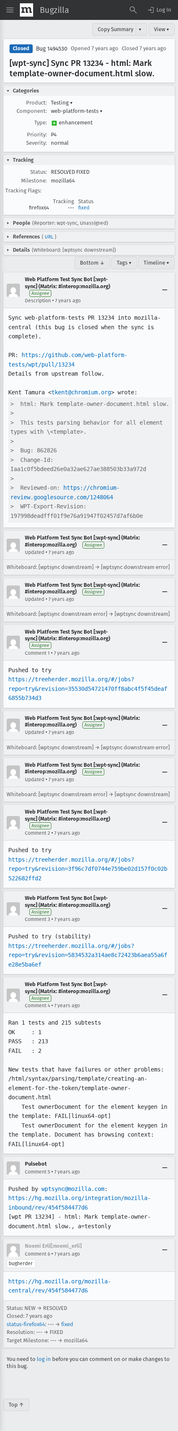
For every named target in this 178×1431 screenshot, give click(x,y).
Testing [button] (62, 103)
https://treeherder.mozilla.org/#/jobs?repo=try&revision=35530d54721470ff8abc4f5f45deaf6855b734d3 (87, 688)
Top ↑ (16, 1405)
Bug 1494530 (51, 48)
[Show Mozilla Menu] (26, 10)
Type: (40, 122)
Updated (34, 552)
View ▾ (161, 29)
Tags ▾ (124, 263)
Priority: (37, 134)
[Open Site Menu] (10, 10)
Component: (32, 111)
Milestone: (34, 180)
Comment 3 (37, 919)
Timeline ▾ (156, 263)
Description (38, 301)
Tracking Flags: (23, 190)
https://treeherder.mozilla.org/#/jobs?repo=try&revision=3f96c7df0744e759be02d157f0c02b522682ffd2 (87, 869)
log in (44, 1359)
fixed (83, 208)
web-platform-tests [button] (77, 111)
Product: (36, 103)
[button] (159, 10)
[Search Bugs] (133, 10)
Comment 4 (37, 1005)
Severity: (36, 143)
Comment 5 (37, 1172)
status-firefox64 (26, 1324)
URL (49, 237)
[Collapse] (164, 290)
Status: (38, 172)
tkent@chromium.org (81, 392)
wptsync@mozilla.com (72, 1189)
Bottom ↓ (92, 263)
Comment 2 (37, 833)
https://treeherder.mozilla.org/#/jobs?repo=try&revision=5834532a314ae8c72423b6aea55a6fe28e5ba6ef (87, 955)
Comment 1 (37, 653)
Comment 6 (37, 1254)
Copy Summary (115, 29)
